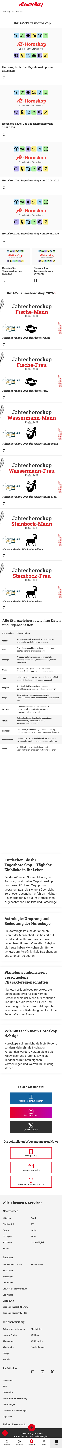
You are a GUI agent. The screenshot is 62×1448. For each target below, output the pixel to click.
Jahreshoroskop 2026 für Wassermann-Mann (30, 443)
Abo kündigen (9, 1404)
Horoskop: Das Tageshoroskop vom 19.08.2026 (30, 233)
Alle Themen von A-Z (12, 1264)
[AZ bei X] (52, 1371)
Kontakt (6, 1359)
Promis (6, 1248)
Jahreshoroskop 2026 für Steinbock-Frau (22, 601)
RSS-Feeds (8, 1283)
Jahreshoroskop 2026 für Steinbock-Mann (22, 549)
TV (32, 1224)
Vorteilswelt (8, 1301)
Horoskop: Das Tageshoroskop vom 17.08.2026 (43, 271)
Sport (33, 1218)
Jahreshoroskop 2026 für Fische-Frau (25, 390)
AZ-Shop (35, 1335)
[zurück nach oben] (32, 1428)
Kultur (34, 1230)
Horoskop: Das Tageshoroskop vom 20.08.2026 (30, 180)
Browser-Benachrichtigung (15, 1289)
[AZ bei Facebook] (33, 1371)
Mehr (12, 12)
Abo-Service (8, 1347)
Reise (33, 1236)
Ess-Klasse (8, 1295)
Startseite (6, 12)
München (7, 1218)
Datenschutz (8, 1392)
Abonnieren (8, 1341)
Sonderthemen (38, 1347)
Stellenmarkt (37, 1264)
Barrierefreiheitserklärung (15, 1398)
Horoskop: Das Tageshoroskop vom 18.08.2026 (12, 271)
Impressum (8, 1380)
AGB (5, 1386)
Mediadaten (36, 1329)
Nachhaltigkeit (38, 1242)
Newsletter (8, 1270)
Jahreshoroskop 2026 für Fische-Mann (26, 337)
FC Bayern (7, 1236)
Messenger (8, 1277)
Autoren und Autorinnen (14, 1329)
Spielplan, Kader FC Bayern (15, 1307)
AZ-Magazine (37, 1341)
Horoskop (19, 12)
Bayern (6, 1230)
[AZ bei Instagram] (42, 1371)
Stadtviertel (8, 1224)
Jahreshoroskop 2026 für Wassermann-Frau (29, 496)
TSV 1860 (7, 1242)
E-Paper (6, 1353)
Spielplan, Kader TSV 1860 (15, 1313)
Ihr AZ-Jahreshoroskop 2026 (30, 293)
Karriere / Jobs (10, 1335)
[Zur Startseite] (31, 6)
